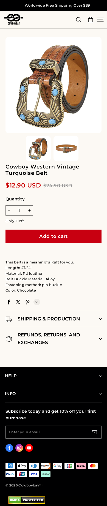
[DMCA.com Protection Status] (26, 503)
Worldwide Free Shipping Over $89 (57, 5)
